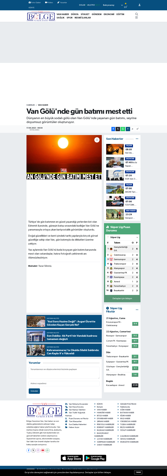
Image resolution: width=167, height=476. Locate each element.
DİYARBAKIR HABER (105, 419)
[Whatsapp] (47, 450)
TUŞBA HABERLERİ (127, 424)
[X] (33, 450)
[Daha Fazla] (128, 129)
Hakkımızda (125, 407)
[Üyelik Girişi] (138, 5)
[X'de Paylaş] (118, 129)
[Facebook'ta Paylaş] (113, 129)
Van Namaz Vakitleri (77, 410)
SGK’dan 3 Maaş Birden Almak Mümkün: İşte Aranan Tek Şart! (131, 177)
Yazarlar (63, 3)
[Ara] (136, 14)
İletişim (100, 407)
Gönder (34, 391)
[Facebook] (28, 450)
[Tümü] (137, 139)
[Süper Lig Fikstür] (137, 310)
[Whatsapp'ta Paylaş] (123, 129)
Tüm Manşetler (75, 421)
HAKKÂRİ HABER (104, 413)
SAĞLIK (60, 18)
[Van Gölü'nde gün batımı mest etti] (64, 157)
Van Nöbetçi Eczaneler (78, 404)
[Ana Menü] (136, 17)
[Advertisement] (83, 42)
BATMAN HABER (127, 413)
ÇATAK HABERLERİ (104, 439)
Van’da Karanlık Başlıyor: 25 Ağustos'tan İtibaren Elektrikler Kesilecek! (131, 151)
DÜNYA (75, 14)
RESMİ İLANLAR (83, 18)
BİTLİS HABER (102, 416)
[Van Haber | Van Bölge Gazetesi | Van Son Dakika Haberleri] (41, 16)
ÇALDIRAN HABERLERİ (129, 436)
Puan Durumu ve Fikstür (78, 419)
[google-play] (95, 458)
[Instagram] (38, 450)
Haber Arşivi (74, 427)
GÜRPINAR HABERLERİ (106, 442)
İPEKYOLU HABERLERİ (105, 424)
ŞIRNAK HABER (103, 421)
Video (50, 3)
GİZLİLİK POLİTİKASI (128, 404)
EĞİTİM (120, 14)
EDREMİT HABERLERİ (105, 427)
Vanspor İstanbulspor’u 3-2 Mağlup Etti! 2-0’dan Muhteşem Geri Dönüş (132, 216)
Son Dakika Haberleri (78, 424)
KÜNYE (31, 8)
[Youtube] (43, 450)
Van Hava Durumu (76, 407)
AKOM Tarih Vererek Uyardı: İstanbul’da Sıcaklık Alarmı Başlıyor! (130, 190)
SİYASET (85, 14)
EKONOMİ (109, 14)
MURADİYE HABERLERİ (129, 442)
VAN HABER (63, 14)
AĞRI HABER (125, 410)
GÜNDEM (97, 14)
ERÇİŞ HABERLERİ (127, 427)
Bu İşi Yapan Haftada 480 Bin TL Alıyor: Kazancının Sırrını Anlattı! (131, 164)
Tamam (138, 472)
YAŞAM (129, 146)
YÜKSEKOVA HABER (128, 421)
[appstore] (72, 458)
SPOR (69, 18)
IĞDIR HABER (125, 416)
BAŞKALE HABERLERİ (105, 430)
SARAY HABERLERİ (104, 445)
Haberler (30, 105)
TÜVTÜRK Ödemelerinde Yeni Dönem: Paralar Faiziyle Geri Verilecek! (132, 203)
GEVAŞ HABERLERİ (127, 439)
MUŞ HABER (125, 419)
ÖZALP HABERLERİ (127, 430)
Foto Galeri (36, 3)
